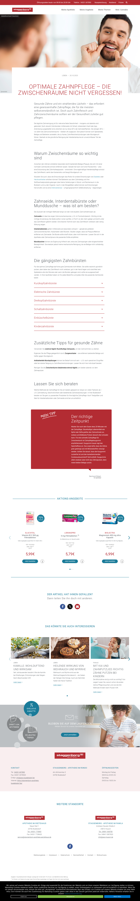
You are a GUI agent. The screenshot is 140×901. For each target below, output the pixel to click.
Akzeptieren (71, 896)
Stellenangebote (39, 855)
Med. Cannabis (122, 10)
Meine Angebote (86, 10)
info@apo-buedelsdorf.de (25, 778)
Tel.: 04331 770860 (34, 832)
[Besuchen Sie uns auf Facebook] (70, 846)
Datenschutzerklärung (72, 893)
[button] (129, 536)
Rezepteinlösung (101, 2)
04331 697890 (86, 2)
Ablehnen (23, 896)
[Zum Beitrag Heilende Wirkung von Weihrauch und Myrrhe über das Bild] (70, 648)
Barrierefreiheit (78, 855)
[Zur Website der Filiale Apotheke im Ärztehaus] (34, 818)
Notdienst (112, 2)
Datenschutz (65, 855)
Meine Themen (104, 10)
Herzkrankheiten (40, 179)
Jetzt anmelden (70, 735)
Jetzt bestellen (30, 561)
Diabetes (97, 177)
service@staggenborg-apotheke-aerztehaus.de (34, 837)
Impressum (53, 855)
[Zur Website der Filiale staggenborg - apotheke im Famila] (105, 818)
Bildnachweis (101, 855)
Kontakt (90, 855)
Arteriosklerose (56, 188)
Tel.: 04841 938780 (106, 832)
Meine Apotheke (68, 10)
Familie (95, 662)
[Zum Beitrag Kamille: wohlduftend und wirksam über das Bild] (30, 648)
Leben (64, 76)
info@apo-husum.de (105, 837)
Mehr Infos (117, 896)
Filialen (121, 2)
